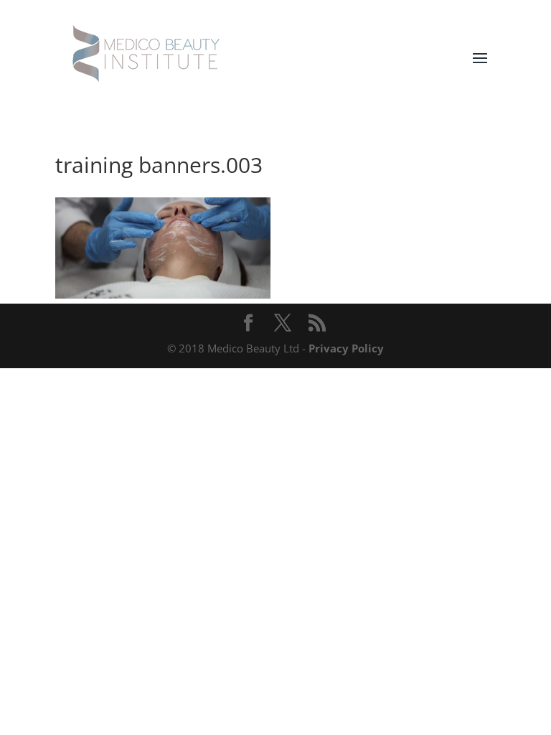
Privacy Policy (346, 348)
